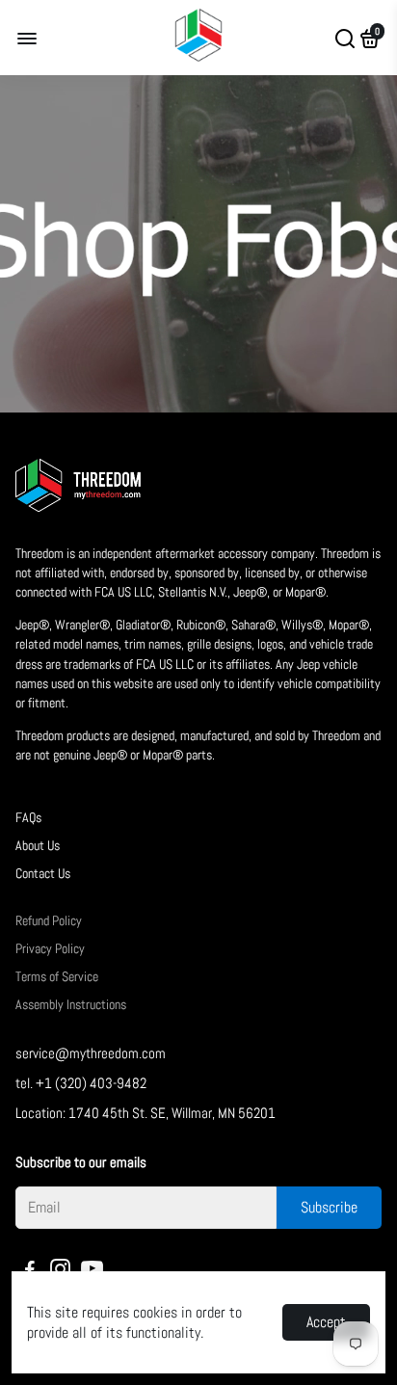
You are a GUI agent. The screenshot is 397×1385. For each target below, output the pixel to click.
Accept (326, 1322)
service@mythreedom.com (90, 1053)
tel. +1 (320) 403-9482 (80, 1083)
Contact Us (42, 874)
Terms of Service (56, 977)
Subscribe (329, 1207)
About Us (37, 846)
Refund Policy (48, 921)
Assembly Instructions (70, 1005)
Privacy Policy (50, 949)
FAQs (28, 818)
